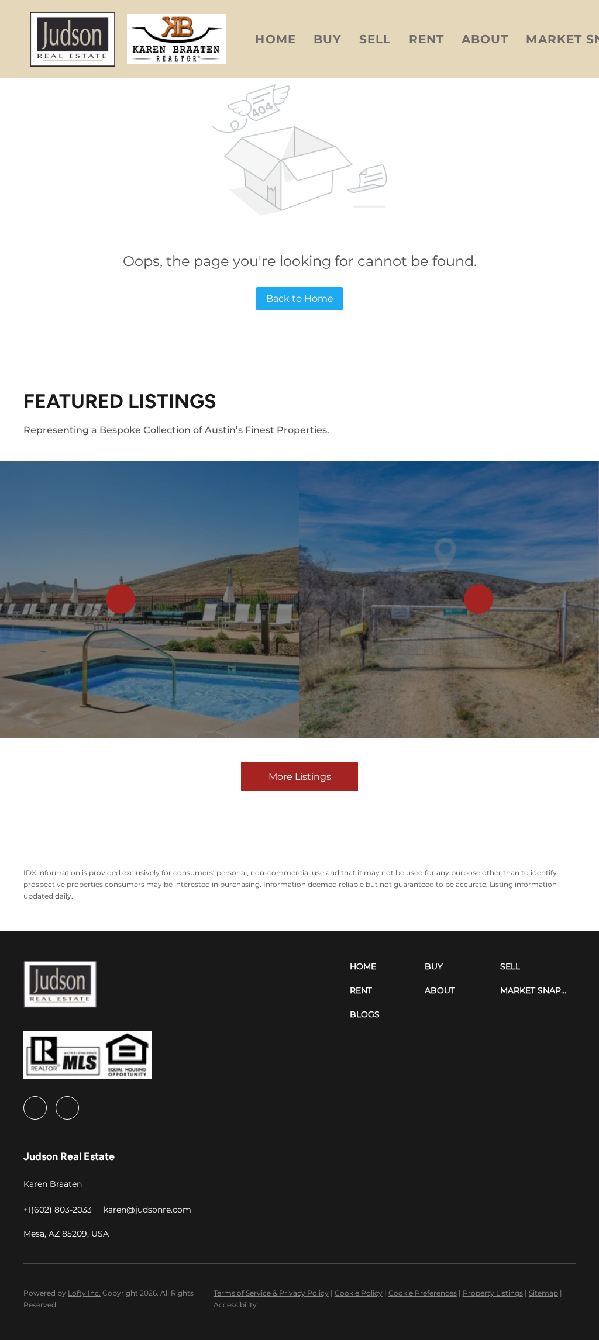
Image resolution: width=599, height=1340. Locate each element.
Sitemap (543, 1293)
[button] (72, 39)
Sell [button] (375, 39)
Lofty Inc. (84, 1293)
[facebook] (35, 1108)
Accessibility (235, 1304)
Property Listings (493, 1293)
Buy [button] (328, 39)
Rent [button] (426, 39)
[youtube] (67, 1108)
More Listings (299, 776)
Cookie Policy (359, 1293)
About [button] (485, 39)
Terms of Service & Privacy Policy (271, 1293)
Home (275, 39)
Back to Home (299, 298)
